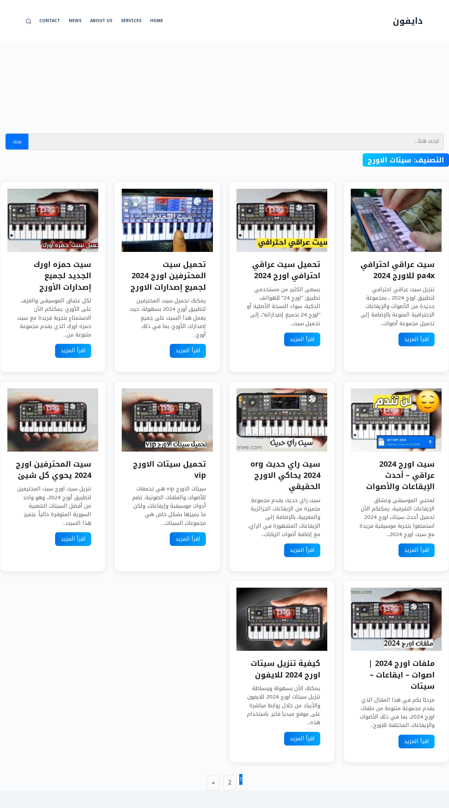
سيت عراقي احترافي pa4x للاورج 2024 (398, 270)
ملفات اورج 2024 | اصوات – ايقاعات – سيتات (401, 674)
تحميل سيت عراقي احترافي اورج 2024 (286, 270)
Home (156, 21)
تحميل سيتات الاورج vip (169, 469)
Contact (49, 21)
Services (131, 21)
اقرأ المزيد (416, 339)
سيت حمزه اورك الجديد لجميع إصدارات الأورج (62, 275)
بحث (17, 141)
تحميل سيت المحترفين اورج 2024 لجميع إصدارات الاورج (168, 275)
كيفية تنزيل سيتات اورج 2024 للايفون (285, 669)
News (75, 21)
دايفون (408, 21)
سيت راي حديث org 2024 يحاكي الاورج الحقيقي (285, 475)
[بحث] (28, 21)
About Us (101, 21)
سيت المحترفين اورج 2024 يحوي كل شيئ (53, 469)
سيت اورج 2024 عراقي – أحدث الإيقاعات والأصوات (400, 475)
